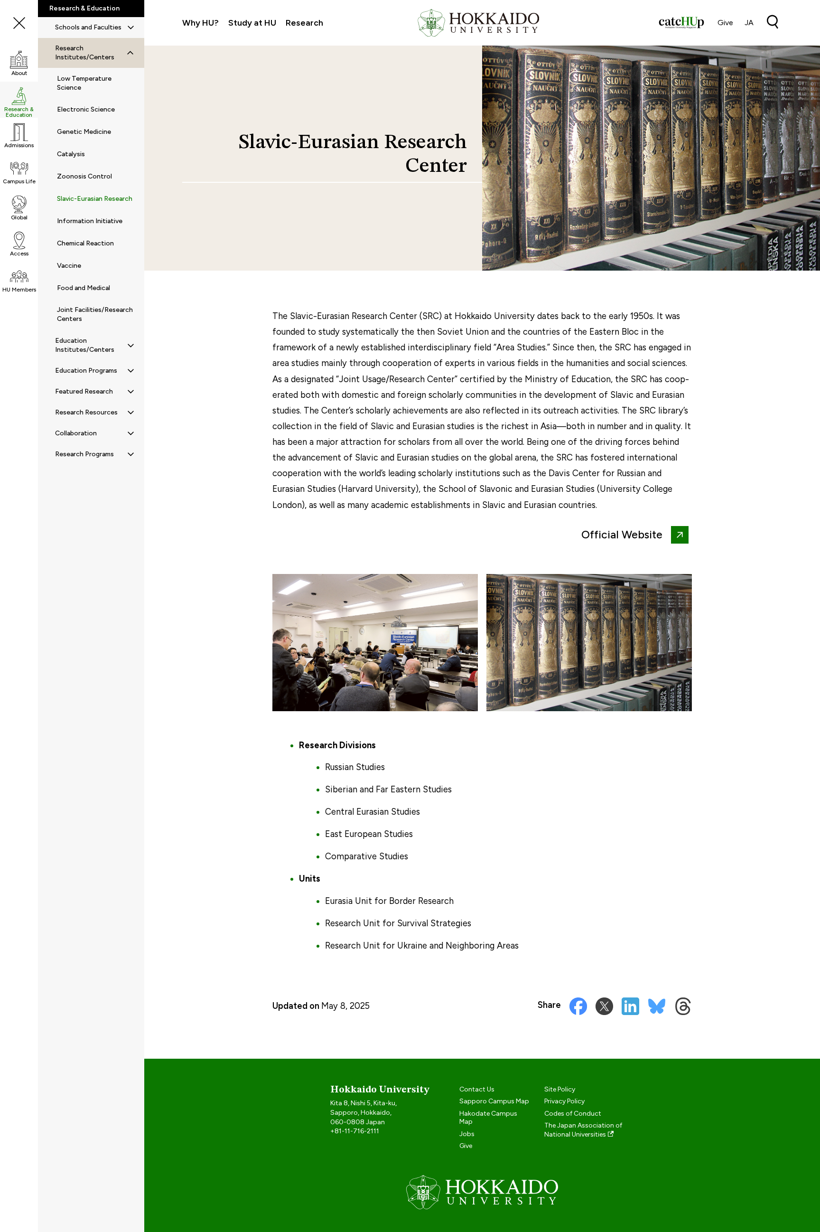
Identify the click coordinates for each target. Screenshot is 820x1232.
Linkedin (630, 1006)
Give (725, 22)
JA (749, 22)
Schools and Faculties (88, 27)
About (19, 73)
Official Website (621, 534)
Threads (683, 1006)
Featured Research (84, 391)
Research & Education (19, 112)
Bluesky (657, 1006)
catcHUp (681, 22)
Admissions (19, 145)
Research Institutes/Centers (84, 52)
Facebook (578, 1006)
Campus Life (19, 181)
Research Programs (84, 454)
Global (19, 217)
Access (19, 253)
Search (772, 21)
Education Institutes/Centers (84, 345)
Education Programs (86, 371)
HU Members (19, 289)
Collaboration (76, 433)
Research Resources (86, 412)
